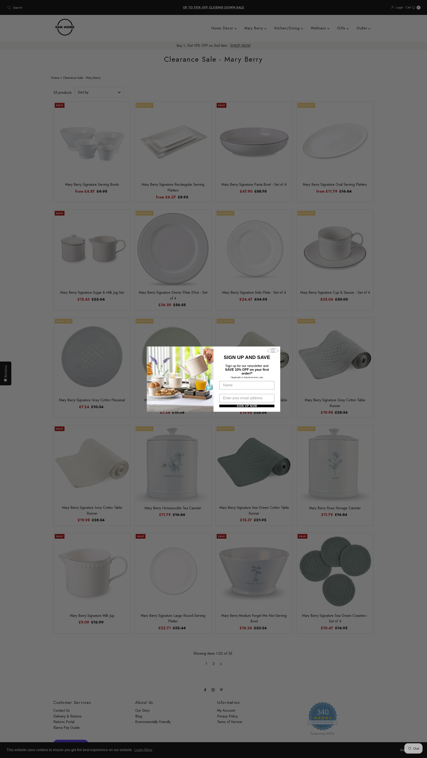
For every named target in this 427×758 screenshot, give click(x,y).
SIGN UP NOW (247, 406)
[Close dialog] (272, 350)
